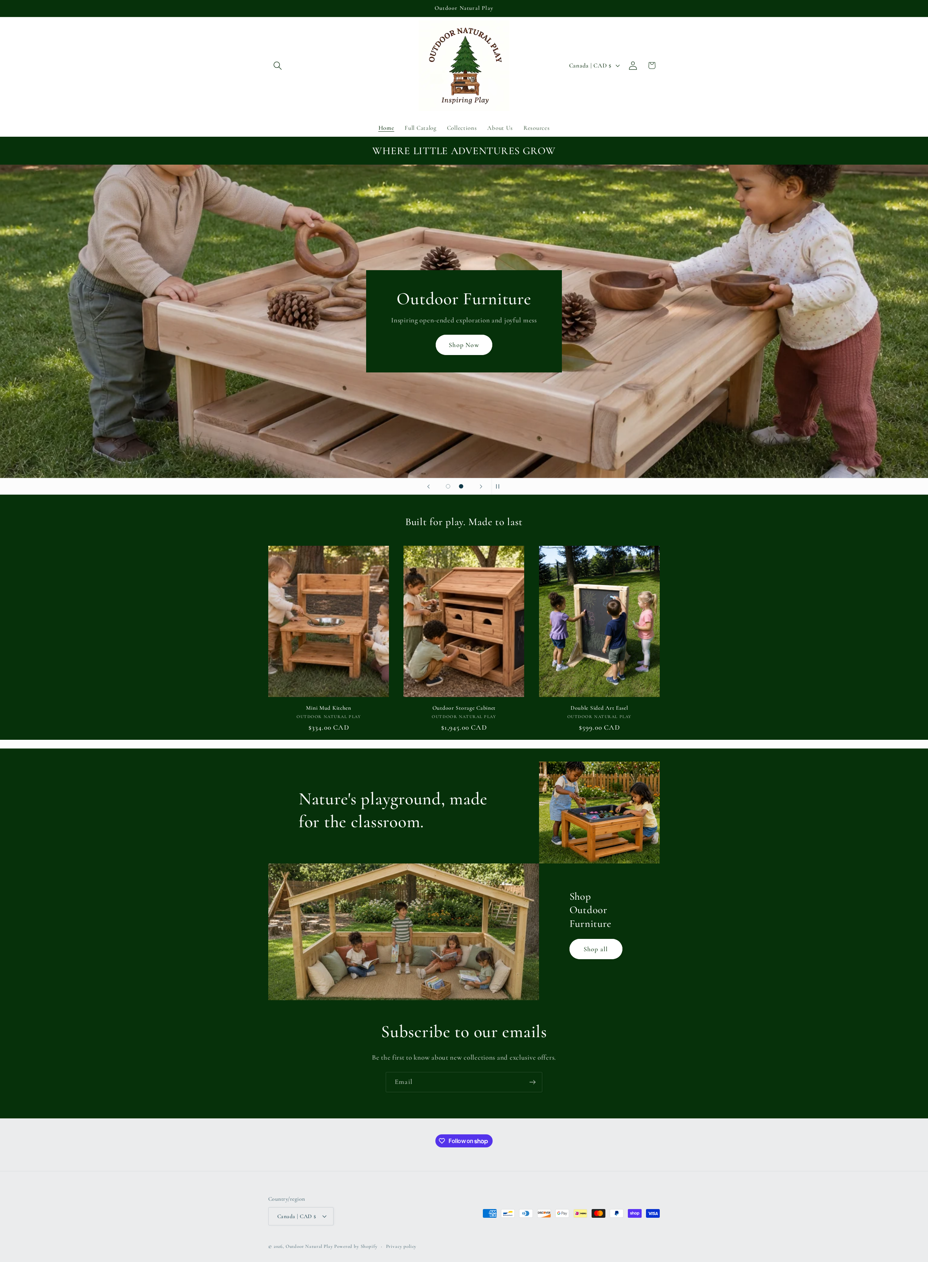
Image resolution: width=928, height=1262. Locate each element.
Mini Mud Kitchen (328, 708)
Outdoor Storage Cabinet (464, 708)
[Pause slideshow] (500, 486)
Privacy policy (401, 1246)
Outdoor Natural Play (309, 1246)
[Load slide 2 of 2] (461, 486)
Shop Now (464, 345)
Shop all (596, 949)
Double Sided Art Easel (599, 708)
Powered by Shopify (355, 1246)
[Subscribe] (532, 1082)
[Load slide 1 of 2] (448, 486)
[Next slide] (481, 486)
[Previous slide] (428, 486)
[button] (277, 65)
